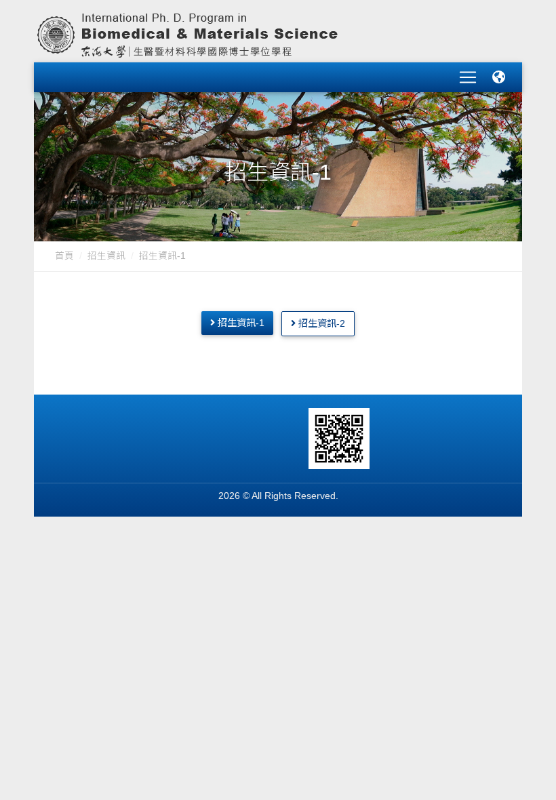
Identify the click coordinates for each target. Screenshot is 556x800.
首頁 (64, 256)
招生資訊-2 (320, 323)
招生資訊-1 (162, 256)
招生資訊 (106, 256)
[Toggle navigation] (468, 77)
